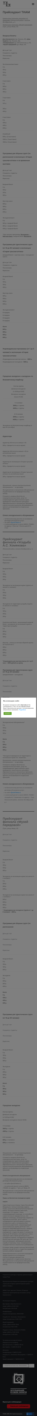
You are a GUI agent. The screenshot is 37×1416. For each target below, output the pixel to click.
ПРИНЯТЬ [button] (8, 713)
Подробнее (22, 709)
